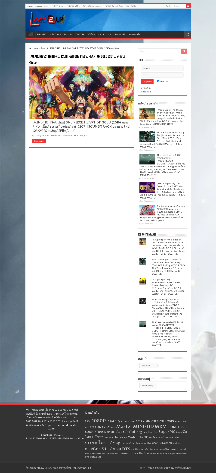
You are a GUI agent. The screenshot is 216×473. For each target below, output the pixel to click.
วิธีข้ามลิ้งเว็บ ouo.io (92, 6)
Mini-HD (41, 34)
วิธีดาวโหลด (57, 6)
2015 (139, 421)
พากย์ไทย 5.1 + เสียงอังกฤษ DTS (146, 449)
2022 (87, 427)
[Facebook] (170, 6)
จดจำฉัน (163, 81)
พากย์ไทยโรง (141, 453)
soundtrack (104, 34)
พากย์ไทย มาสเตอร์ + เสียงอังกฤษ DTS (118, 453)
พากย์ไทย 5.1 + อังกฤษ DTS (107, 448)
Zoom (179, 432)
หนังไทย (91, 34)
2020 (178, 421)
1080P (99, 420)
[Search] (188, 6)
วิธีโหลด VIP (73, 6)
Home (31, 34)
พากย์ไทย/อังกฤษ (162, 443)
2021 (183, 421)
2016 (146, 421)
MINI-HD (143, 426)
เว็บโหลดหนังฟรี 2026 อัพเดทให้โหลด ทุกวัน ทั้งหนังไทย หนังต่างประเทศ (58, 468)
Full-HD (79, 34)
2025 (107, 427)
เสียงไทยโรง (95, 457)
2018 (163, 421)
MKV (160, 426)
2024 (100, 427)
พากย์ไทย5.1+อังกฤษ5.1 (171, 449)
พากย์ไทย (147, 443)
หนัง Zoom (55, 34)
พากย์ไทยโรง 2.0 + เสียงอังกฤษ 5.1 (162, 453)
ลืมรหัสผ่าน (146, 91)
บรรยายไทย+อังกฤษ (132, 443)
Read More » (39, 141)
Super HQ (167, 431)
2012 (122, 422)
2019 (170, 421)
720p (88, 421)
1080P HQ (113, 421)
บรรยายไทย (174, 437)
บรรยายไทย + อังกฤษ (103, 442)
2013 (127, 421)
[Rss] (167, 6)
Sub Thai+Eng (150, 432)
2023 (93, 427)
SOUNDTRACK (177, 427)
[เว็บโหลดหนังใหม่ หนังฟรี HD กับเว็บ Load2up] (47, 19)
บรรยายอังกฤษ (162, 437)
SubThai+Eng (132, 432)
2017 (154, 421)
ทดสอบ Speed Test (114, 6)
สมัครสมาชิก (131, 6)
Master (68, 34)
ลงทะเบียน (146, 88)
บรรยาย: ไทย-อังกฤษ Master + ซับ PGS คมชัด (130, 437)
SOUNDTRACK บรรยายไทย (103, 432)
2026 (113, 427)
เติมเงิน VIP (120, 34)
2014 (132, 421)
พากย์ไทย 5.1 (177, 443)
